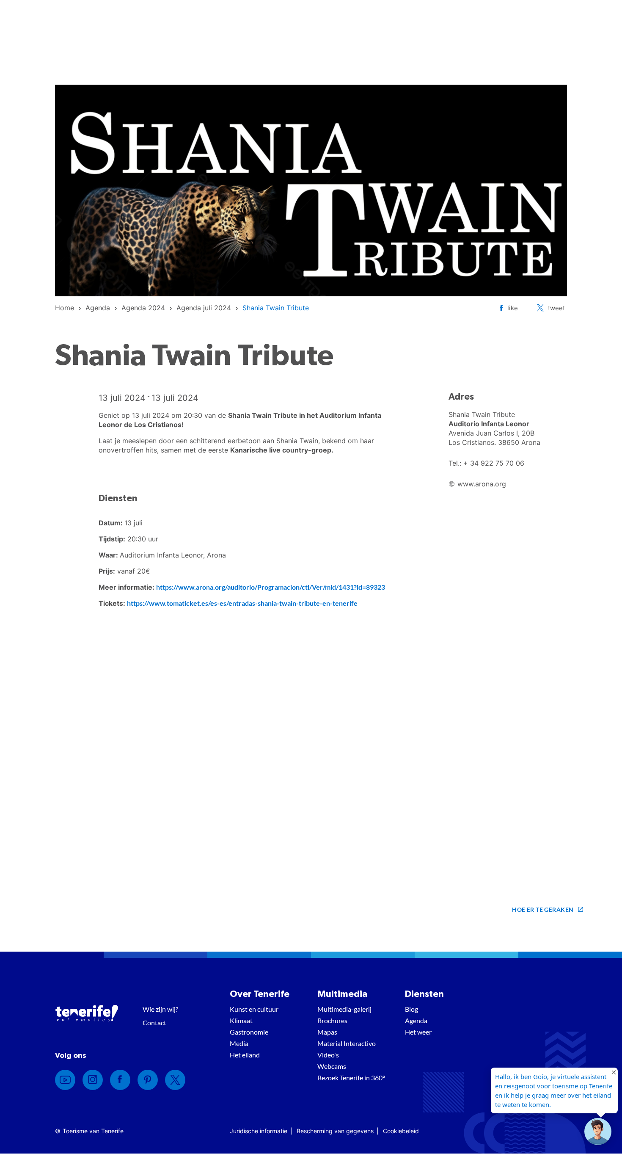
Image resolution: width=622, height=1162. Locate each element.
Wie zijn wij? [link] (160, 1009)
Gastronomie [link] (249, 1032)
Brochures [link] (332, 1020)
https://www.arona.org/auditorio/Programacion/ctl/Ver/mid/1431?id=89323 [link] (270, 587)
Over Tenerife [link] (259, 994)
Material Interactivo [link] (346, 1043)
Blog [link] (411, 1009)
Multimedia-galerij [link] (344, 1009)
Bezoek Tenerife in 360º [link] (351, 1078)
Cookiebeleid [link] (401, 1130)
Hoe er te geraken (542, 909)
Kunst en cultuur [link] (254, 1009)
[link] (64, 308)
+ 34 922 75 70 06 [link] (493, 463)
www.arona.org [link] (481, 484)
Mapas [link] (327, 1032)
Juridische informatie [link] (258, 1130)
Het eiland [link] (245, 1055)
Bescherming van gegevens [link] (335, 1130)
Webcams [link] (331, 1066)
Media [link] (239, 1043)
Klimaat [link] (241, 1020)
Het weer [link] (418, 1032)
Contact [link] (154, 1022)
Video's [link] (328, 1055)
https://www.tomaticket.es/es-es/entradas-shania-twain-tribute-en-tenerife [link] (242, 603)
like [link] (512, 308)
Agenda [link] (416, 1020)
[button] (597, 1131)
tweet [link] (556, 308)
